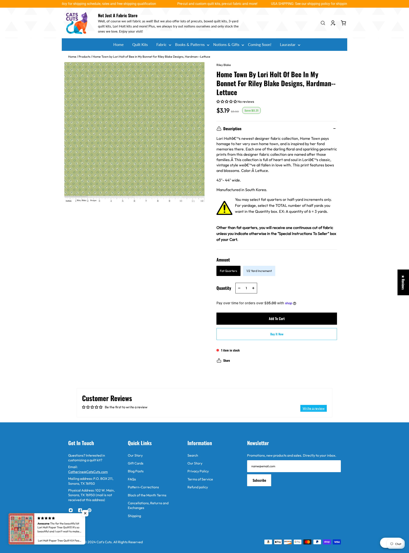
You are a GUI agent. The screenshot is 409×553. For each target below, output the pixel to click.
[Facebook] (80, 510)
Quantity (223, 288)
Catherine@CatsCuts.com (88, 472)
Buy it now (276, 334)
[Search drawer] (323, 23)
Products (85, 57)
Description (232, 128)
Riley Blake (223, 65)
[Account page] (333, 23)
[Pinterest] (89, 510)
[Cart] (343, 23)
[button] (227, 101)
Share (226, 360)
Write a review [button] (313, 408)
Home (72, 57)
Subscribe (259, 480)
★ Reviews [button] (403, 282)
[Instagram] (70, 510)
